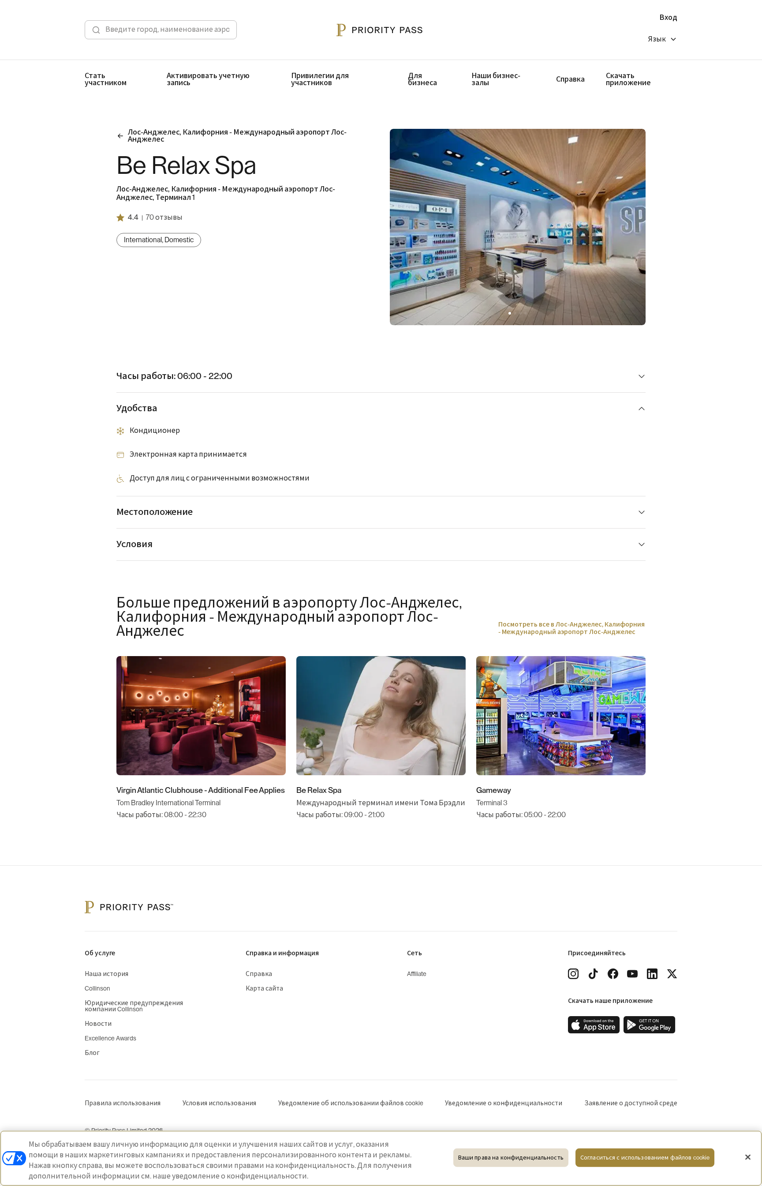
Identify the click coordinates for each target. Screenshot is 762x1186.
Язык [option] (657, 39)
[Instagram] (573, 973)
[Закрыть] (748, 1157)
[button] (509, 313)
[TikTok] (593, 973)
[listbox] (662, 40)
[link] (594, 1025)
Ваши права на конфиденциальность (511, 1157)
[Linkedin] (652, 973)
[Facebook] (613, 973)
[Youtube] (632, 973)
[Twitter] (672, 973)
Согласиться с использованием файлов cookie (645, 1157)
